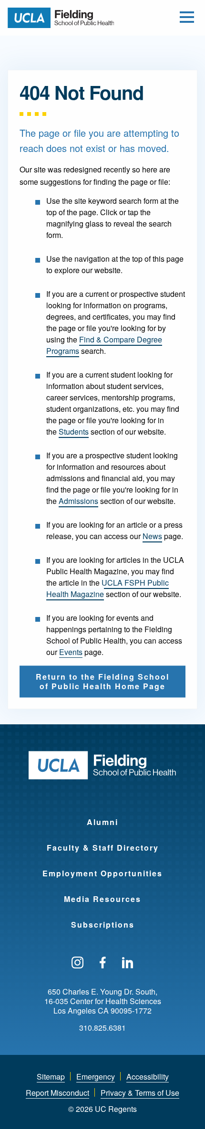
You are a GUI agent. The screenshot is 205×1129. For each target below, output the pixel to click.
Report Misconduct (57, 1092)
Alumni (102, 821)
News (152, 536)
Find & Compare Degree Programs (104, 345)
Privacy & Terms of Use (140, 1092)
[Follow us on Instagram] (77, 963)
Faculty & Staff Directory (103, 847)
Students (74, 431)
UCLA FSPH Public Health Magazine (107, 588)
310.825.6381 (102, 1028)
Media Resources (102, 898)
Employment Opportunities (102, 873)
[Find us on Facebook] (103, 963)
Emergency (95, 1076)
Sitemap (51, 1076)
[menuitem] (102, 816)
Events (70, 651)
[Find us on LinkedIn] (127, 963)
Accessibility (147, 1076)
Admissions (78, 500)
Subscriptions (102, 924)
